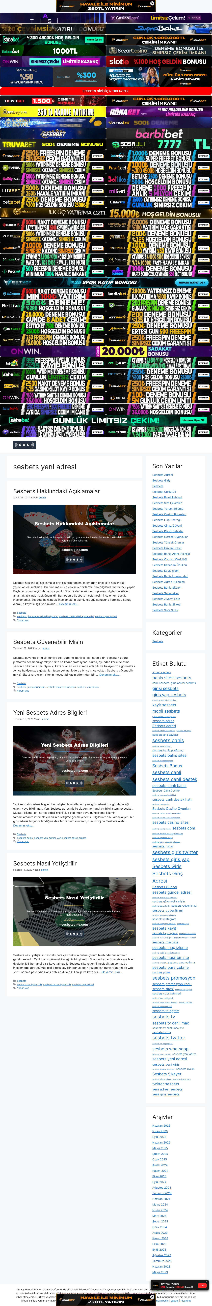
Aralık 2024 (160, 1165)
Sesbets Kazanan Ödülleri (169, 565)
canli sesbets (160, 683)
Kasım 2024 (160, 1170)
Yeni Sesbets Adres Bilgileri (50, 712)
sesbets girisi (162, 846)
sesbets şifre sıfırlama (161, 1079)
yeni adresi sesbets (167, 1089)
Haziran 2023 (161, 1266)
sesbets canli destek (174, 779)
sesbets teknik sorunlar (162, 1007)
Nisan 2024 (160, 1210)
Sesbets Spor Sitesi (165, 610)
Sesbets (21, 612)
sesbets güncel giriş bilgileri (164, 897)
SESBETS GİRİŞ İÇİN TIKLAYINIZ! (106, 91)
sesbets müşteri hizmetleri (61, 687)
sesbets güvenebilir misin (31, 687)
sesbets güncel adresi (171, 892)
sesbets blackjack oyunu (162, 761)
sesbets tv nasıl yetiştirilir (57, 984)
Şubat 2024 (160, 1221)
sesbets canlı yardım (161, 804)
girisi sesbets (165, 688)
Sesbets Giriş (161, 480)
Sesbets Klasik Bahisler (167, 531)
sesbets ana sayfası (165, 734)
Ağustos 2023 (161, 1255)
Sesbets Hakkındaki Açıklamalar (56, 491)
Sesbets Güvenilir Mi (184, 905)
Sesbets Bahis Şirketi (166, 604)
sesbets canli (166, 772)
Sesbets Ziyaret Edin (166, 599)
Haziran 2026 (161, 1125)
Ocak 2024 (159, 1227)
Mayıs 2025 (160, 1148)
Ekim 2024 (159, 1176)
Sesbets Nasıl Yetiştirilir (45, 863)
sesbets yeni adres (184, 1054)
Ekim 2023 (159, 1244)
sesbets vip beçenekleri (162, 1044)
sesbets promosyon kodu (172, 984)
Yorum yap (23, 620)
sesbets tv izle (161, 1032)
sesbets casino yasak (161, 829)
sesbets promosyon (173, 978)
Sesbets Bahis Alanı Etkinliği (171, 553)
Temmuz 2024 (162, 1193)
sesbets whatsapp (170, 1048)
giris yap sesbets (169, 694)
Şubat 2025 (160, 1153)
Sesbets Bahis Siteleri (166, 587)
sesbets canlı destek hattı (172, 799)
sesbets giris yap (170, 859)
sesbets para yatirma (181, 962)
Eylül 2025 (159, 1137)
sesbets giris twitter (175, 852)
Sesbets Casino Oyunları (171, 809)
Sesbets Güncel (164, 887)
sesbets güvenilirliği (161, 906)
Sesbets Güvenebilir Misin (48, 641)
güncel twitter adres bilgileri (164, 700)
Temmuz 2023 (162, 1261)
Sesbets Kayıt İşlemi (165, 570)
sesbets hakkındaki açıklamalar (76, 616)
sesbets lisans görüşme (162, 938)
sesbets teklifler (185, 1002)
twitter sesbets (165, 1084)
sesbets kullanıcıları (187, 934)
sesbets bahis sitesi (169, 755)
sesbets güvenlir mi (167, 910)
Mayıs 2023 (160, 1272)
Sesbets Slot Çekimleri (167, 503)
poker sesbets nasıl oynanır (164, 717)
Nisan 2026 (160, 1131)
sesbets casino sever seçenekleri (166, 818)
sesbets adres (163, 721)
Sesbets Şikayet (166, 1074)
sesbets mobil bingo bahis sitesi (166, 953)
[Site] (53, 155)
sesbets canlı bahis (169, 785)
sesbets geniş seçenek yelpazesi (166, 842)
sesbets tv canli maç (170, 1023)
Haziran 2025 (161, 1142)
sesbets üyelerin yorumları (163, 1069)
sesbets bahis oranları (161, 746)
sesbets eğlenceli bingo (162, 838)
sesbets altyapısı (184, 731)
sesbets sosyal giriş (183, 989)
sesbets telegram (165, 1011)
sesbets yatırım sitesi (161, 1054)
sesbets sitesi (163, 989)
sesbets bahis (25, 837)
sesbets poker (161, 972)
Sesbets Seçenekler (165, 593)
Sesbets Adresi (162, 475)
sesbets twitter (168, 1038)
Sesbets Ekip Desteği (166, 520)
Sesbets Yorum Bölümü (167, 508)
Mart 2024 (159, 1215)
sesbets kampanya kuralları (164, 924)
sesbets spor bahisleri (166, 993)
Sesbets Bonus (167, 765)
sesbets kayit (164, 928)
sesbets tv (163, 1016)
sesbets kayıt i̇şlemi (165, 933)
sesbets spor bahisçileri (162, 998)
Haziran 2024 (161, 1199)
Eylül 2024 (159, 1182)
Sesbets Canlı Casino (166, 790)
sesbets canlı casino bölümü (164, 795)
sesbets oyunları (159, 963)
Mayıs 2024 (160, 1204)
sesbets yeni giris (166, 1064)
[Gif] (106, 213)
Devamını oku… (69, 604)
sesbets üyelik (185, 1069)
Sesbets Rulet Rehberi (167, 497)
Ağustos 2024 (161, 1187)
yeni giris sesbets (166, 1094)
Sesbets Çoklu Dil (164, 491)
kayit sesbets (164, 705)
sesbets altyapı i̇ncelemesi (163, 731)
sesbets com (183, 828)
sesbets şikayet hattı (182, 1079)
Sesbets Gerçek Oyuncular (170, 537)
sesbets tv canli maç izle (168, 1028)
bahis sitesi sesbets (171, 677)
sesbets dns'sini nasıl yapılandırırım (167, 833)
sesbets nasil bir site (170, 957)
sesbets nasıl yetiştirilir (29, 984)
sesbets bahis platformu (167, 750)
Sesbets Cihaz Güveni (167, 525)
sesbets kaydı (183, 924)
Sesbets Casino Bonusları (169, 514)
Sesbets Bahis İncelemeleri (170, 576)
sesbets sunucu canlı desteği (164, 1002)
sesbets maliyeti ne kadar (185, 938)
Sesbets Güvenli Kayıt (167, 548)
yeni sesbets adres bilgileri (71, 837)
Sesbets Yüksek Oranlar (168, 542)
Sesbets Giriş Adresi (167, 877)
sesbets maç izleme (170, 947)
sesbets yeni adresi (106, 616)
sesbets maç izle (165, 942)
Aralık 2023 (160, 1232)
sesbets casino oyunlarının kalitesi (166, 813)
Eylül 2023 (159, 1249)
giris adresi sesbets (183, 683)
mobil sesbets (166, 711)
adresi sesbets (161, 672)
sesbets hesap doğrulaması (164, 915)
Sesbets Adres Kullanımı (168, 582)
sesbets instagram (164, 919)
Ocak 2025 (159, 1159)
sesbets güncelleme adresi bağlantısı (37, 616)
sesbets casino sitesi (170, 822)
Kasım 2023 (160, 1238)
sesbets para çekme (170, 967)
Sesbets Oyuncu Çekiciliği (169, 559)
